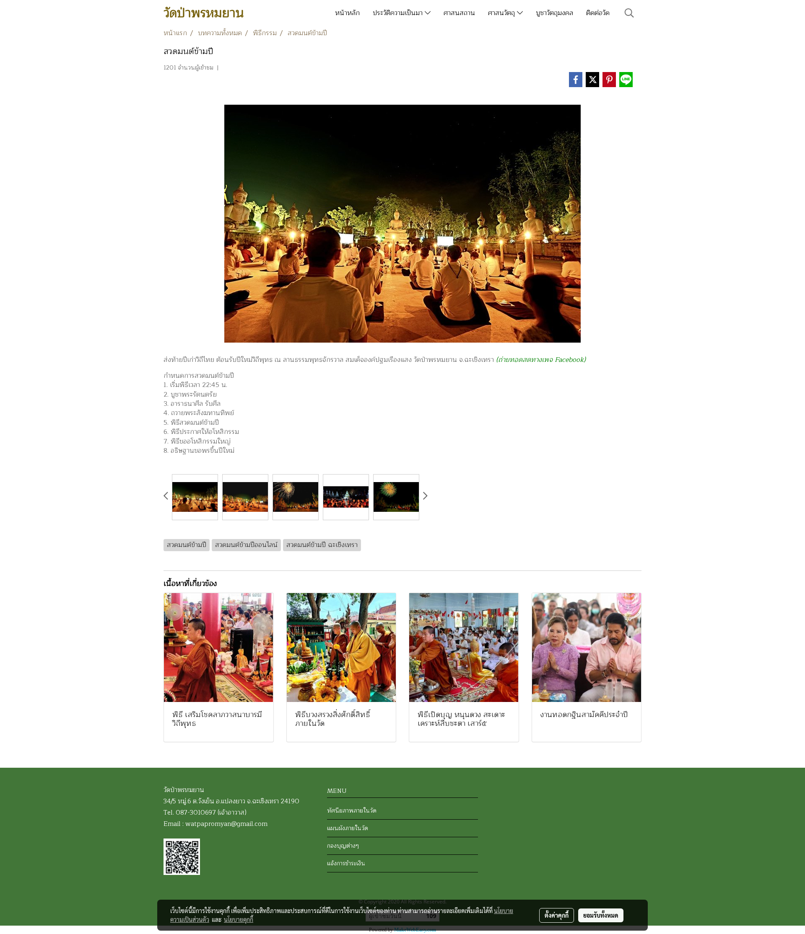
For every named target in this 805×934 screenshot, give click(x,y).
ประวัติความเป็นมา (399, 13)
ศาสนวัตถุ (502, 13)
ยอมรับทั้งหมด (600, 915)
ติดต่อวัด (598, 13)
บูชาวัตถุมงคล (554, 13)
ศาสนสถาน (459, 13)
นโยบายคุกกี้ (238, 919)
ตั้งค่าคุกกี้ (557, 915)
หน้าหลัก (347, 13)
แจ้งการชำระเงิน (346, 863)
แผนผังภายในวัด (347, 828)
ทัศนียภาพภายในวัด (352, 810)
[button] (629, 13)
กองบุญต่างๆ (343, 846)
